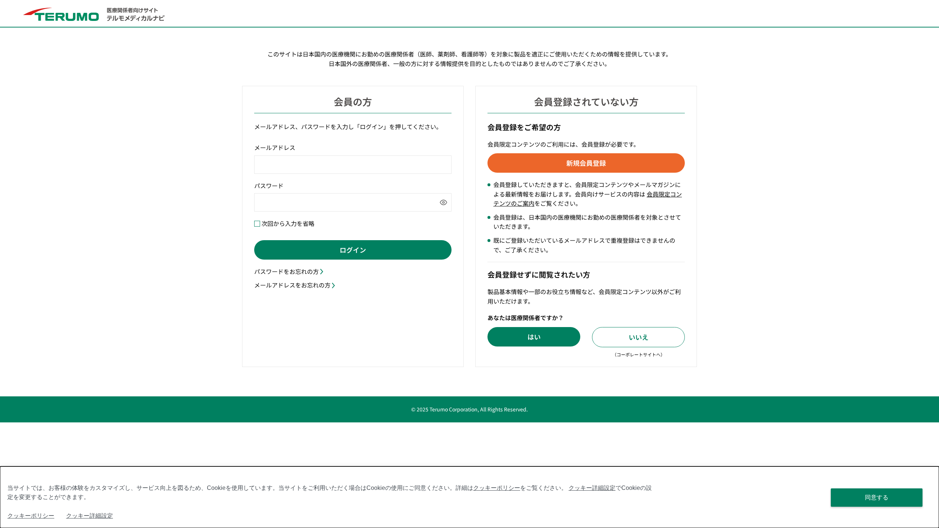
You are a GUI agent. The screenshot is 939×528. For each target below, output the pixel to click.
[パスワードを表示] (443, 202)
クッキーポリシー (496, 488)
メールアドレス (274, 147)
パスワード (269, 185)
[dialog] (469, 497)
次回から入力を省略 (288, 223)
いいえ (638, 337)
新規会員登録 (586, 163)
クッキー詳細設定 (592, 488)
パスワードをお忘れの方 (286, 271)
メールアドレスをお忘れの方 (292, 284)
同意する (876, 497)
